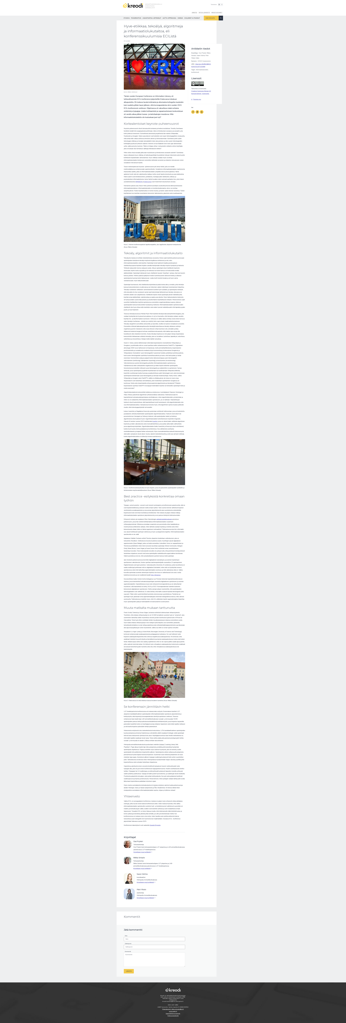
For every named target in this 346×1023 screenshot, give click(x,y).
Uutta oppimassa (169, 18)
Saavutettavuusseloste (173, 1013)
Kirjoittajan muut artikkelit (142, 852)
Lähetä (129, 971)
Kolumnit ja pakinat (192, 18)
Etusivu (127, 18)
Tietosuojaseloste (173, 1016)
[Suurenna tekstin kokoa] (219, 4)
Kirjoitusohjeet (216, 12)
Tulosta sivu (197, 99)
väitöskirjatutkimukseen (164, 519)
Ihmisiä (180, 18)
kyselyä (154, 421)
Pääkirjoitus (136, 18)
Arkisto (194, 12)
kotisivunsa (147, 182)
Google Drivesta (155, 825)
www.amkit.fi (173, 1011)
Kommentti (128, 951)
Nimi (126, 936)
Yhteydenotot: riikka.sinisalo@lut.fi (173, 1009)
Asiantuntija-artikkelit (152, 18)
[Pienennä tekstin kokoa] (222, 4)
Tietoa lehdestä (204, 12)
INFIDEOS (139, 182)
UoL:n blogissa (155, 575)
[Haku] (221, 18)
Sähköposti (128, 943)
